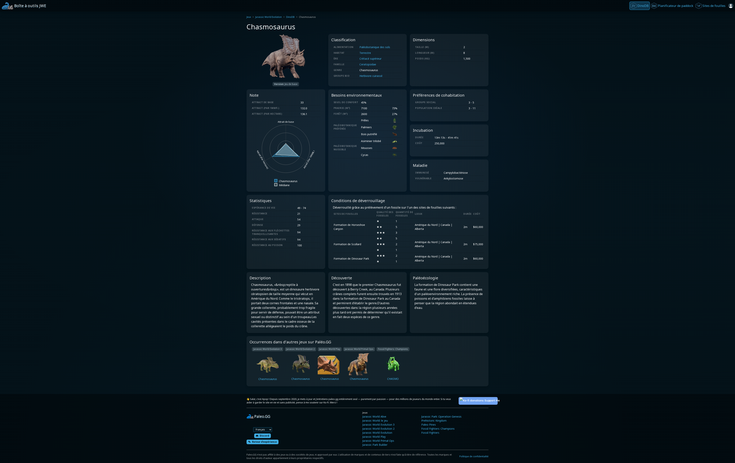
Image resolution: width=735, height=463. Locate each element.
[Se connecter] (730, 5)
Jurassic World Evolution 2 (378, 428)
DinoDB (290, 17)
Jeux (249, 17)
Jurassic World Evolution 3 (378, 424)
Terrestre (365, 53)
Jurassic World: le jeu (375, 420)
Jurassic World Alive (374, 416)
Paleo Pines (428, 424)
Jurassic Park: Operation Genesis (441, 416)
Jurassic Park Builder (374, 445)
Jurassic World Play (374, 436)
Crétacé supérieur (370, 58)
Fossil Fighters (430, 432)
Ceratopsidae (367, 64)
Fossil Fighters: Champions (438, 428)
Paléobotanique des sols (374, 47)
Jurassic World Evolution (268, 17)
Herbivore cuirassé (370, 76)
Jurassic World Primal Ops (378, 440)
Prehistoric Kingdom (434, 420)
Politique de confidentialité (473, 456)
